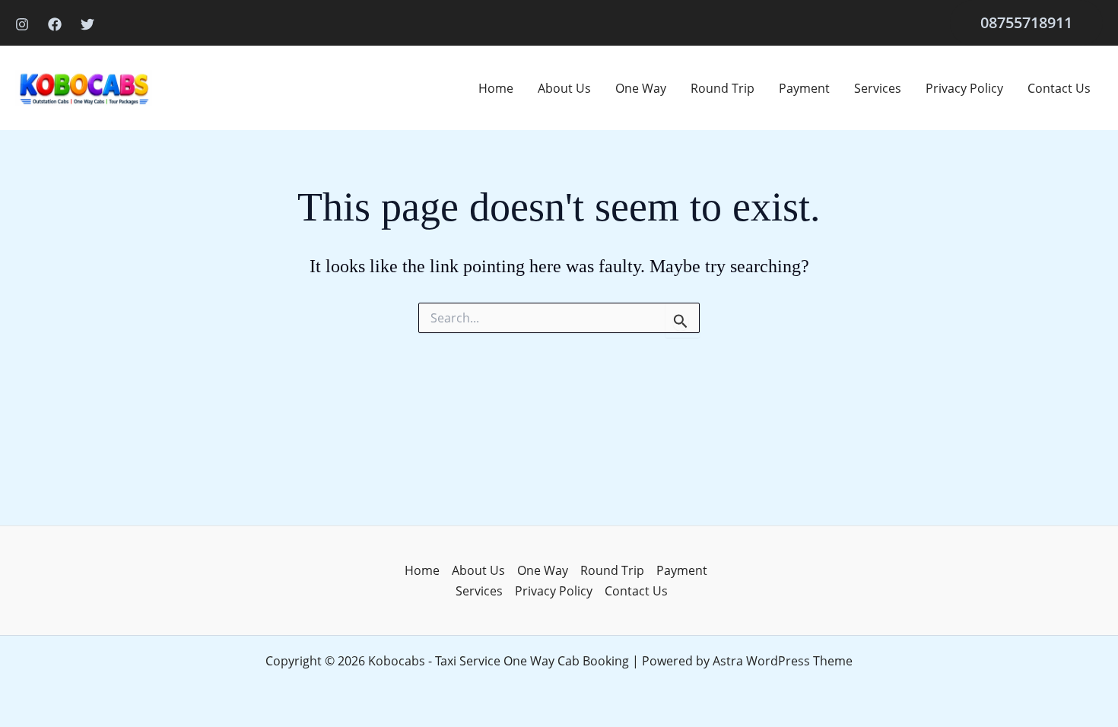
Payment (804, 88)
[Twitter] (87, 24)
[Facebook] (55, 24)
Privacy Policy (964, 88)
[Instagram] (22, 24)
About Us (564, 88)
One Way (640, 88)
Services (877, 88)
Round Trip (722, 88)
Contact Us (1059, 88)
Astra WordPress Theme (783, 660)
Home (495, 88)
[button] (1026, 23)
